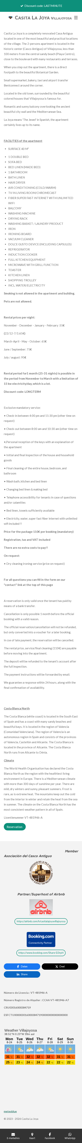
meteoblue (10, 1111)
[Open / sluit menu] (76, 17)
